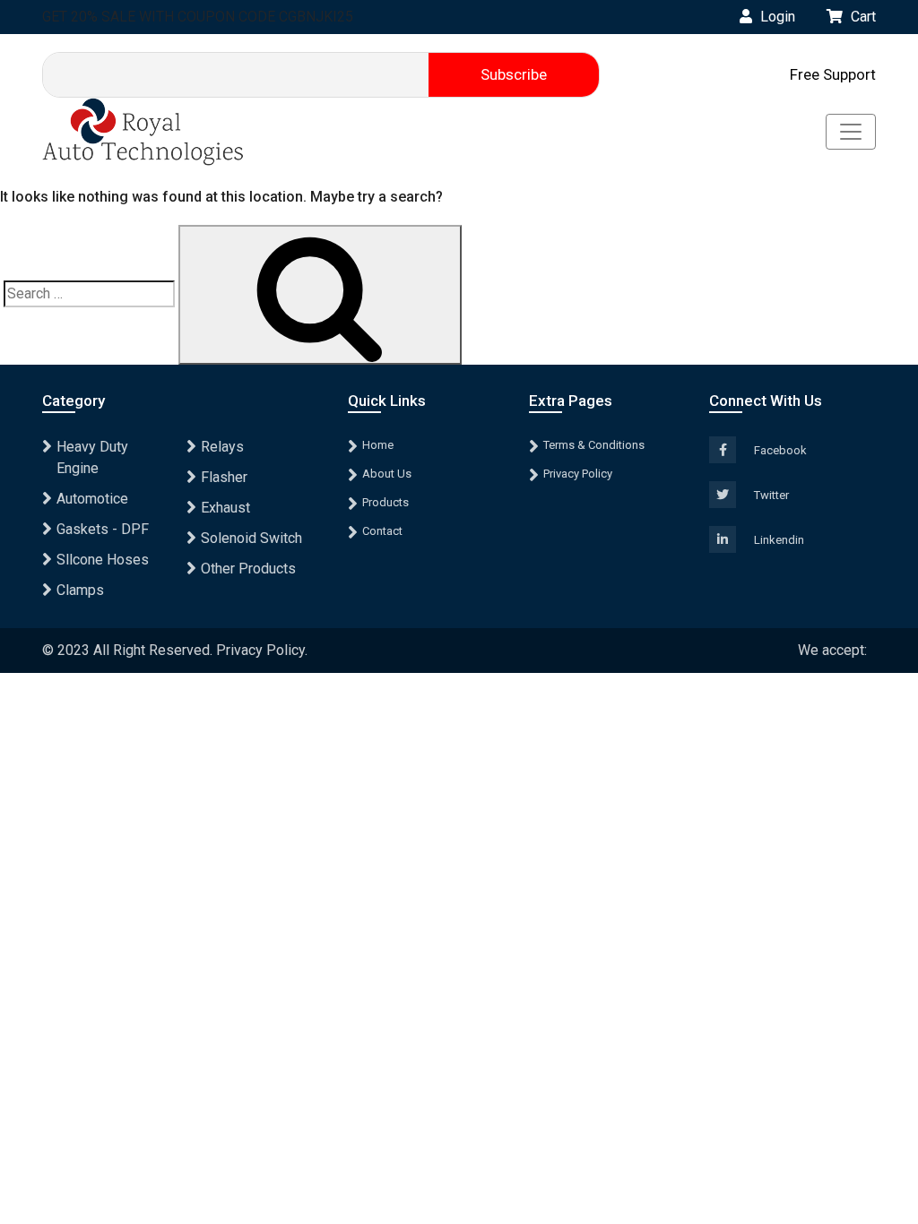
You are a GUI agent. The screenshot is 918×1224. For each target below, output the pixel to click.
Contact (382, 531)
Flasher (224, 477)
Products (385, 502)
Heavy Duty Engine (92, 457)
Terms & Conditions (594, 445)
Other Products (248, 568)
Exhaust (225, 507)
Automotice (92, 498)
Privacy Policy (577, 473)
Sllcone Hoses (102, 559)
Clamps (80, 590)
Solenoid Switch (251, 538)
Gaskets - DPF (102, 529)
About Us (386, 473)
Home (378, 445)
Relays (222, 446)
